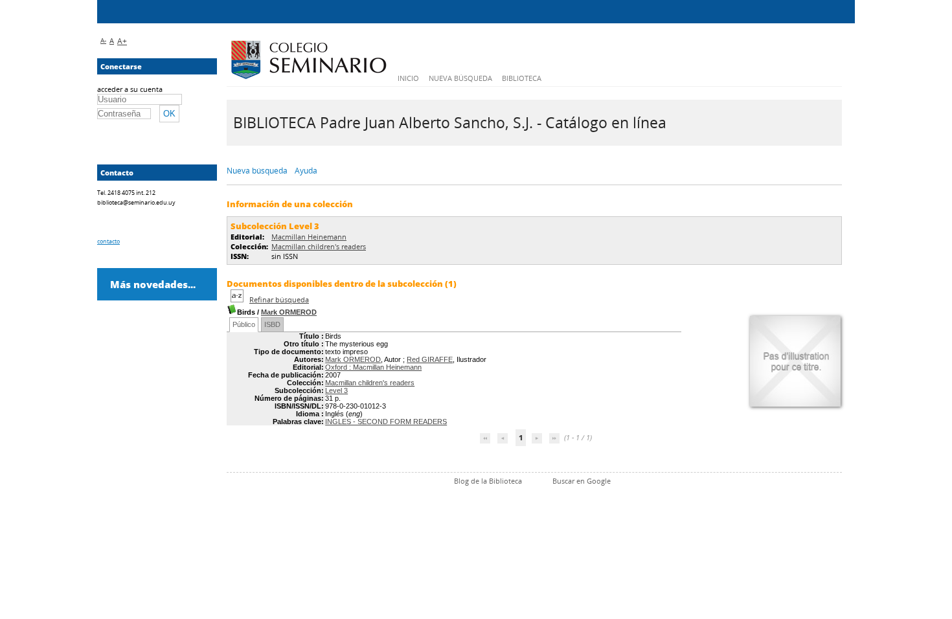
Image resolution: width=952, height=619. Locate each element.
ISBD (272, 324)
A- (103, 40)
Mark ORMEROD (289, 312)
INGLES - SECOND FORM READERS (386, 421)
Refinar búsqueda (279, 299)
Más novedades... (153, 284)
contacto (108, 241)
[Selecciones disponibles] (238, 299)
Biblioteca (521, 78)
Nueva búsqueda (460, 78)
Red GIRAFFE (430, 359)
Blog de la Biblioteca (488, 481)
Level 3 (336, 390)
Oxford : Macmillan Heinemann (373, 367)
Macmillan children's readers (318, 246)
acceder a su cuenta (130, 89)
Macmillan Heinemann (308, 237)
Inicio (408, 78)
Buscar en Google (581, 481)
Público (243, 324)
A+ (122, 41)
